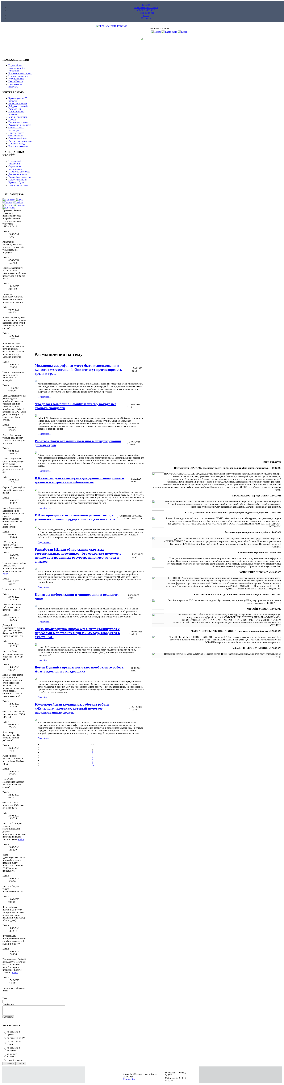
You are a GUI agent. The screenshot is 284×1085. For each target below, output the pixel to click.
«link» (5, 573)
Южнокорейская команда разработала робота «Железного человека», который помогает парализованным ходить (72, 708)
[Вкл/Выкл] (9, 199)
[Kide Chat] (8, 207)
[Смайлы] (18, 202)
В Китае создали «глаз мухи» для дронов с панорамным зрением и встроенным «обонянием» (79, 480)
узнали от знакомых (12, 1055)
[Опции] (7, 202)
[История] (8, 205)
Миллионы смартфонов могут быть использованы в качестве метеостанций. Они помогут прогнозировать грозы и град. (78, 369)
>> (92, 765)
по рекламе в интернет (13, 1049)
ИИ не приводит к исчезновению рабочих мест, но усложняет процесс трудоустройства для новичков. (75, 517)
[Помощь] (19, 205)
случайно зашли (15, 1060)
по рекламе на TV (16, 1038)
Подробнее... (44, 396)
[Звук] (19, 199)
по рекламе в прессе (13, 1033)
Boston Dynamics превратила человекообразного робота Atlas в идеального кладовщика (79, 669)
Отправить (8, 1017)
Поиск (157, 32)
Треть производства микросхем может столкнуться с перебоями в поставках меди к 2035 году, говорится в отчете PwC (77, 633)
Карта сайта (171, 32)
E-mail (184, 32)
